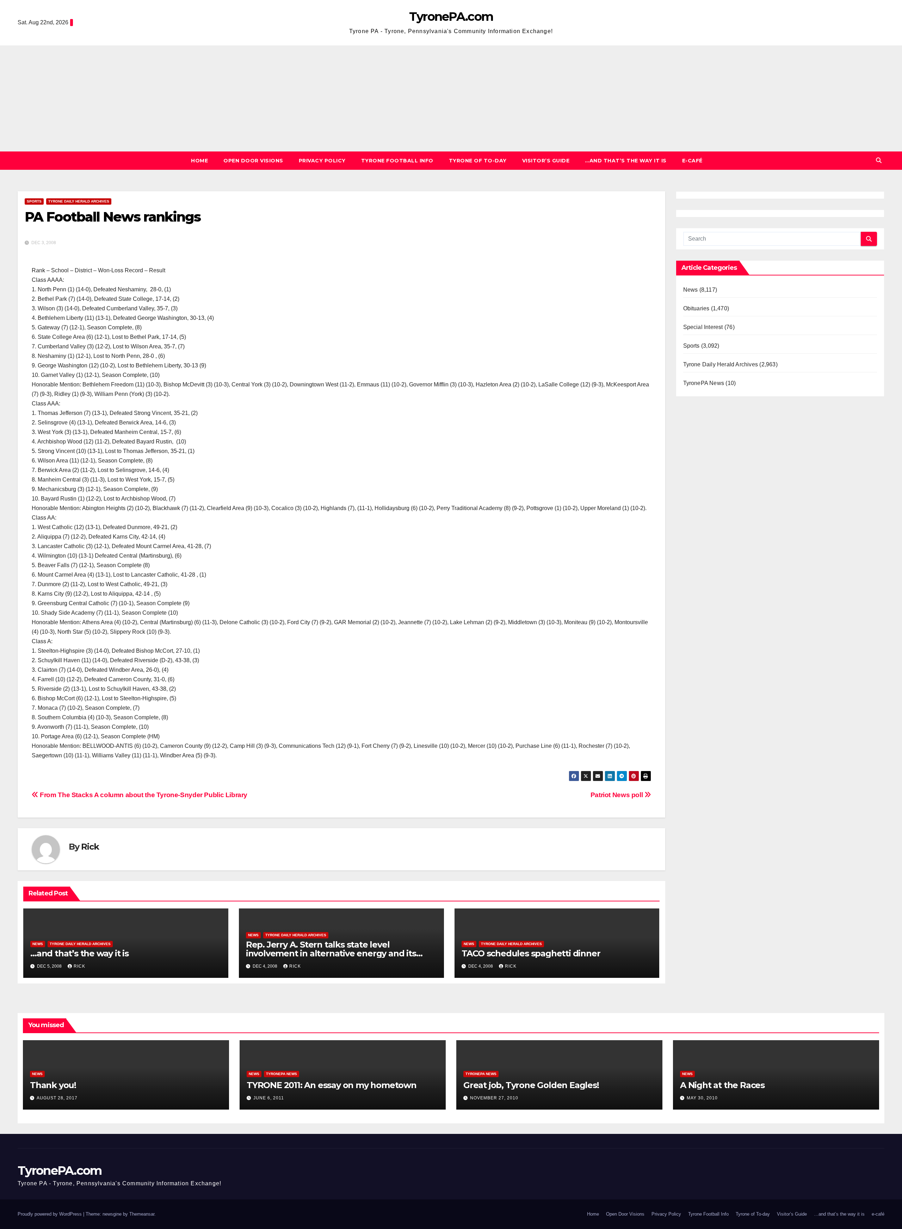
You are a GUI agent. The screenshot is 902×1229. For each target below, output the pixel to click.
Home (199, 160)
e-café (692, 160)
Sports (34, 201)
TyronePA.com (451, 16)
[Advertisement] (451, 98)
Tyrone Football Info (397, 160)
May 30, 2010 (702, 1097)
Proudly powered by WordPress (50, 1214)
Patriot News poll (617, 795)
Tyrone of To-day (478, 160)
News (37, 944)
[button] (879, 160)
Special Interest (703, 327)
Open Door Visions (253, 160)
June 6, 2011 (268, 1097)
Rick (90, 847)
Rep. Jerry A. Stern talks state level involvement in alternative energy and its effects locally (331, 953)
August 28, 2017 (57, 1097)
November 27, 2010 (494, 1097)
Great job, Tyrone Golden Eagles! (531, 1085)
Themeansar (141, 1214)
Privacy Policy (322, 160)
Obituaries (696, 308)
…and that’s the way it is (626, 160)
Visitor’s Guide (546, 160)
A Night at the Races (722, 1085)
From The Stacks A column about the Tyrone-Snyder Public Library (142, 795)
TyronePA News (703, 383)
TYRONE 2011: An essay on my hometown (331, 1085)
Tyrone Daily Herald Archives (78, 201)
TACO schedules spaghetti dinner (531, 953)
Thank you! (53, 1085)
